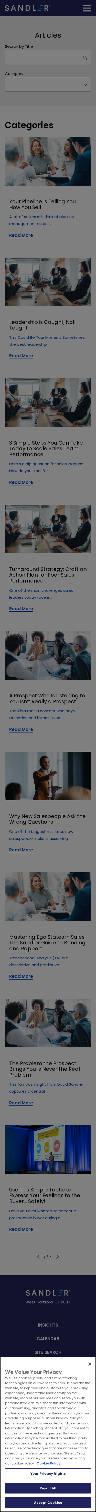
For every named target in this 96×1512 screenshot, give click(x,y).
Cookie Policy (48, 1463)
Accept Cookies (48, 1502)
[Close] (89, 1364)
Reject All (48, 1488)
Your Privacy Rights (48, 1473)
